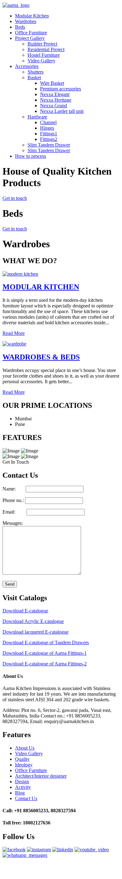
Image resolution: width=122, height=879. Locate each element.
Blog (20, 792)
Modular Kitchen (32, 15)
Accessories (26, 66)
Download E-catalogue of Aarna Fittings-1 (45, 653)
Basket (34, 77)
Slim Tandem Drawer (49, 144)
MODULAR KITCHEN (41, 287)
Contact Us (26, 798)
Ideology (24, 764)
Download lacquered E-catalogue (36, 632)
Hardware (37, 116)
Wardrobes (25, 21)
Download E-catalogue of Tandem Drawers (46, 642)
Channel (48, 122)
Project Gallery (30, 38)
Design (22, 781)
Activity (23, 787)
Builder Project (42, 43)
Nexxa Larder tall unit (62, 111)
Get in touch (15, 198)
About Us (24, 748)
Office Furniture (31, 32)
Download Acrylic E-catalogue (33, 621)
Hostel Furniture (44, 55)
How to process (30, 156)
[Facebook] (14, 849)
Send (9, 584)
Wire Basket (52, 83)
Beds (20, 27)
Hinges (47, 128)
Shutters (35, 72)
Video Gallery (41, 60)
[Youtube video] (91, 849)
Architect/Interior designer (41, 776)
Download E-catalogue (25, 610)
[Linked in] (62, 849)
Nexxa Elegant (54, 94)
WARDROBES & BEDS (41, 357)
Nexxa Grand (53, 105)
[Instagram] (39, 849)
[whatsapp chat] (25, 855)
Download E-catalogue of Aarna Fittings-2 (45, 663)
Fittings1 (48, 133)
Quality (22, 759)
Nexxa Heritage (55, 100)
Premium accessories (60, 88)
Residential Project (46, 49)
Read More (14, 333)
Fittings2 (48, 139)
